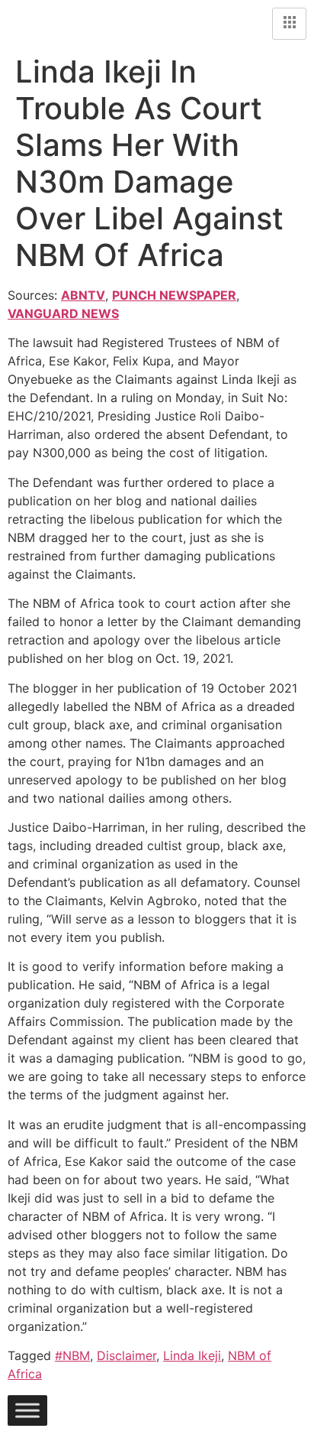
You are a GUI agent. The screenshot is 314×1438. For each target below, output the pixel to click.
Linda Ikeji (192, 1355)
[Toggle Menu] (27, 1410)
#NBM (72, 1355)
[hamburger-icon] (289, 24)
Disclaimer (126, 1355)
